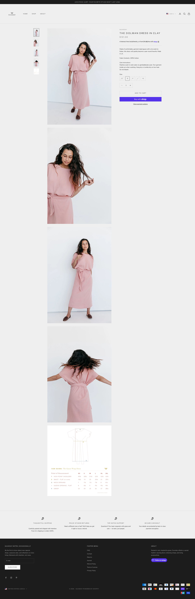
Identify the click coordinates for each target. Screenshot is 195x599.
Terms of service (92, 567)
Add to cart (140, 93)
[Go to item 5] (36, 71)
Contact (89, 554)
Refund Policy (91, 564)
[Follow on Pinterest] (16, 578)
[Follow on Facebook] (6, 578)
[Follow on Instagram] (11, 578)
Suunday (123, 29)
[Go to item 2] (36, 42)
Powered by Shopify (91, 589)
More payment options (140, 104)
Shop (34, 14)
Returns (89, 557)
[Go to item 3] (36, 52)
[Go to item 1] (36, 32)
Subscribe (12, 567)
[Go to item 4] (36, 62)
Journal (89, 560)
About (43, 14)
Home (25, 14)
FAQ (88, 550)
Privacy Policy (91, 571)
